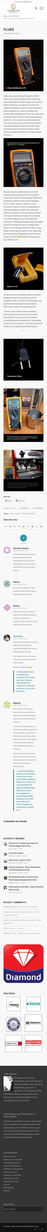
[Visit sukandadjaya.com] (23, 982)
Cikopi (13, 1226)
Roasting (7, 1187)
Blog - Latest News (11, 16)
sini (16, 239)
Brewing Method (10, 1163)
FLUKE (36, 105)
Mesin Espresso (10, 1178)
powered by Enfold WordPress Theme (27, 1226)
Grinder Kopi (8, 1172)
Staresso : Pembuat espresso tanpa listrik (25, 933)
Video (6, 1191)
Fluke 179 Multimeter (25, 514)
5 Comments (24, 508)
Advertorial (8, 1156)
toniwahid (39, 508)
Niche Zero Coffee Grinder (27, 907)
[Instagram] (41, 1229)
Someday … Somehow (16, 928)
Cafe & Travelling (10, 1166)
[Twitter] (35, 1229)
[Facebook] (38, 1229)
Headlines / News (10, 1175)
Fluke (9, 29)
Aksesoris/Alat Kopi (23, 18)
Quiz (5, 1184)
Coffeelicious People (12, 1169)
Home (14, 18)
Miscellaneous (9, 1181)
